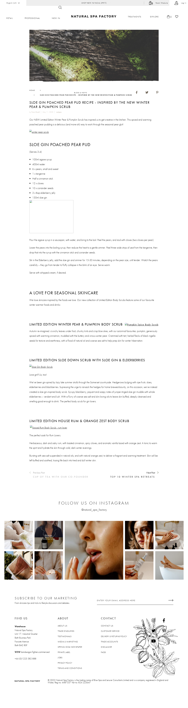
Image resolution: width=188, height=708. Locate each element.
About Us (62, 625)
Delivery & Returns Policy (114, 636)
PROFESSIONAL (32, 18)
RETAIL (9, 18)
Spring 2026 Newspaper (70, 647)
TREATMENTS (134, 16)
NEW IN (56, 18)
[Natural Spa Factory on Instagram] (153, 620)
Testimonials (64, 636)
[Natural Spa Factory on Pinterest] (163, 630)
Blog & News (80, 93)
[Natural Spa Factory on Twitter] (153, 630)
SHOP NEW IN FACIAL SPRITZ (94, 3)
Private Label (64, 652)
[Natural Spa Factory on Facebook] (163, 620)
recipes (59, 112)
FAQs (103, 652)
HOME (32, 90)
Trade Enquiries (66, 631)
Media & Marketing (68, 641)
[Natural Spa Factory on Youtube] (153, 641)
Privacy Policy (65, 662)
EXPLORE (154, 16)
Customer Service (110, 631)
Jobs (60, 657)
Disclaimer (106, 647)
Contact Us (107, 625)
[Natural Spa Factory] (94, 16)
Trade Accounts (109, 641)
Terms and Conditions (70, 668)
